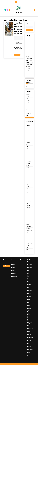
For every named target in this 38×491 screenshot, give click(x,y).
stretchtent (28, 228)
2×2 (27, 127)
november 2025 (29, 113)
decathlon (28, 165)
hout (28, 302)
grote (27, 173)
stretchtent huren (29, 230)
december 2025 (29, 111)
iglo (27, 188)
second (28, 224)
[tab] (16, 2)
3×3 (27, 131)
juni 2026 (28, 98)
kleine (27, 194)
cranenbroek (28, 163)
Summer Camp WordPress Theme (16, 363)
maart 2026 (28, 104)
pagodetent (30, 329)
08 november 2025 (19, 37)
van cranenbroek (29, 243)
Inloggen (21, 262)
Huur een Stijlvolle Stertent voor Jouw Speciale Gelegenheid (29, 66)
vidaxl (27, 247)
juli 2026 (28, 96)
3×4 (27, 133)
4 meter (29, 273)
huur (27, 184)
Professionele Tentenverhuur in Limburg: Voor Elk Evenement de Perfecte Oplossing (29, 52)
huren (27, 182)
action (27, 146)
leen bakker (28, 205)
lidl (28, 325)
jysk (27, 192)
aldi (27, 148)
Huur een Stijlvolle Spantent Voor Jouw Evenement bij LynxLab (29, 60)
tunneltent (29, 346)
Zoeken (28, 23)
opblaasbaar (28, 211)
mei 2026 (28, 100)
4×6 (27, 144)
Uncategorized (29, 241)
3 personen (28, 129)
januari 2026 (14, 273)
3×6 (28, 272)
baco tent (28, 152)
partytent (29, 331)
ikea (27, 190)
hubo (27, 180)
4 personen (28, 140)
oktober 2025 (28, 115)
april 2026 (28, 102)
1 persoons (28, 125)
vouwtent (28, 251)
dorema (28, 167)
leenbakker (28, 207)
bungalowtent (28, 161)
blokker (29, 285)
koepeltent (29, 316)
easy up (28, 169)
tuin (27, 234)
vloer (27, 249)
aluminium (28, 150)
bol (28, 287)
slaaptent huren (29, 226)
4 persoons (28, 142)
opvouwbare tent (29, 213)
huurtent (28, 186)
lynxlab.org (19, 12)
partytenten (28, 220)
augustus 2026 (29, 94)
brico (27, 159)
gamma (28, 171)
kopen (27, 203)
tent (27, 232)
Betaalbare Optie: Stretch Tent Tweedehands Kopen (29, 72)
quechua (28, 222)
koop (29, 317)
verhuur (28, 245)
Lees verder (18, 55)
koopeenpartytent (29, 201)
